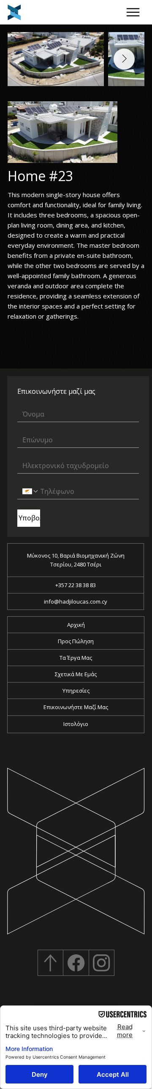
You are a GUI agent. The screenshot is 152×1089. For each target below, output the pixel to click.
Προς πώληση (76, 641)
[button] (133, 12)
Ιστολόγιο (75, 724)
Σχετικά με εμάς (76, 674)
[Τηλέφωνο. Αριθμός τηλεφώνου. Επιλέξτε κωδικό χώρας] (30, 491)
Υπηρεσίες (76, 690)
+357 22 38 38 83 (75, 585)
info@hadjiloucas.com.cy (75, 601)
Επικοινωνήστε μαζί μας (75, 707)
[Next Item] (124, 59)
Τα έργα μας (76, 657)
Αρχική (76, 624)
